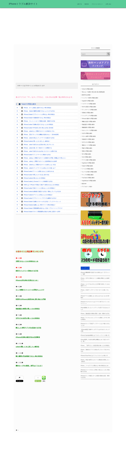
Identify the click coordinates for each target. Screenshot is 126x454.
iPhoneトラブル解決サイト (23, 4)
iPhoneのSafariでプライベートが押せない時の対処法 (39, 114)
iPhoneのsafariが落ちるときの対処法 (34, 178)
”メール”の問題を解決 (87, 169)
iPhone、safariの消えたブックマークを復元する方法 (39, 138)
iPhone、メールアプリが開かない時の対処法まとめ (94, 365)
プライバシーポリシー (97, 4)
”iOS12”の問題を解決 (87, 89)
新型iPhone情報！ (86, 95)
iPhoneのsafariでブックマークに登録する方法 (37, 154)
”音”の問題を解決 (86, 154)
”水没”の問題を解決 (87, 133)
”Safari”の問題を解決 (28, 104)
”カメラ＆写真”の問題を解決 (89, 171)
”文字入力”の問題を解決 (88, 142)
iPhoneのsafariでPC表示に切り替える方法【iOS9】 (39, 128)
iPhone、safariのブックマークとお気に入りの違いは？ (40, 168)
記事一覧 (79, 4)
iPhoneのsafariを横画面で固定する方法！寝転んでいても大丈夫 (42, 191)
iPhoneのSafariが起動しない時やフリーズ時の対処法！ (40, 205)
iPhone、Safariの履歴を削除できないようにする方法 (39, 111)
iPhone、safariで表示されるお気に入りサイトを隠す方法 (40, 151)
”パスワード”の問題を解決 (89, 103)
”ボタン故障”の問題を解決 (89, 136)
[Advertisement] (63, 26)
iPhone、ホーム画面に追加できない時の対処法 (37, 107)
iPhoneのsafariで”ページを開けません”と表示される (39, 171)
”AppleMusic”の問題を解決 (89, 180)
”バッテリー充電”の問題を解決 (90, 98)
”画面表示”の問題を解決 (88, 139)
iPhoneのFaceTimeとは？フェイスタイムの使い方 (94, 355)
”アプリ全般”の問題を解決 (89, 160)
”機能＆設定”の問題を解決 (89, 121)
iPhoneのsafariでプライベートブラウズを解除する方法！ (40, 198)
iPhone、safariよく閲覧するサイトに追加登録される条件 (40, 161)
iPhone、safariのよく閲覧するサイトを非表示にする (39, 131)
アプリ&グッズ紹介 (87, 186)
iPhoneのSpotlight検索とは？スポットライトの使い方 (95, 335)
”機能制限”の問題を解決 (88, 127)
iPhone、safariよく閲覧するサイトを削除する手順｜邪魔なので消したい (45, 158)
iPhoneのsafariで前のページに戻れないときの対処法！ (40, 188)
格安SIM (87, 4)
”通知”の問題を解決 (87, 151)
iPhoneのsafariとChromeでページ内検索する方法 (38, 181)
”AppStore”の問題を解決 (88, 163)
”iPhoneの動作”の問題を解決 (89, 118)
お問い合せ (108, 4)
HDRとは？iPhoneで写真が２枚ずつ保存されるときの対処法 (41, 185)
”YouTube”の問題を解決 (88, 177)
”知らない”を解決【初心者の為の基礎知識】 (93, 92)
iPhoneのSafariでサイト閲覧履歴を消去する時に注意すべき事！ (42, 211)
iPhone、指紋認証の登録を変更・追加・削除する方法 (95, 313)
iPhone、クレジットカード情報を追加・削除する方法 (39, 121)
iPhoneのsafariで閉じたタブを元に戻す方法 (36, 174)
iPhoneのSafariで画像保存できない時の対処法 (37, 117)
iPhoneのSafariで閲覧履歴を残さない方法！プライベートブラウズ (43, 208)
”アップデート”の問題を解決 (89, 109)
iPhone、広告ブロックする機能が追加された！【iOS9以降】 (41, 134)
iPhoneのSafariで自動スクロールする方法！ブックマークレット (42, 201)
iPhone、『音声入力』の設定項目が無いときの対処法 (95, 345)
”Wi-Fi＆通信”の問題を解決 (89, 106)
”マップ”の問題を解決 (87, 174)
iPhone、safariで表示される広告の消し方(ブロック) (39, 144)
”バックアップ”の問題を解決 (89, 115)
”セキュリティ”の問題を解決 (89, 130)
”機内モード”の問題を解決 (89, 145)
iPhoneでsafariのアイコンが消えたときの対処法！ (38, 195)
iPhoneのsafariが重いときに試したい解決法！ (37, 141)
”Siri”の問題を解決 (86, 157)
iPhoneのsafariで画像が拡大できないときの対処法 (38, 124)
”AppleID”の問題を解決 (88, 101)
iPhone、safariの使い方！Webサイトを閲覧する (38, 148)
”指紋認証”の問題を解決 (88, 124)
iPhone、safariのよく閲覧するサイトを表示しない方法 (40, 164)
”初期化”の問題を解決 (87, 112)
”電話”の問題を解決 (87, 148)
